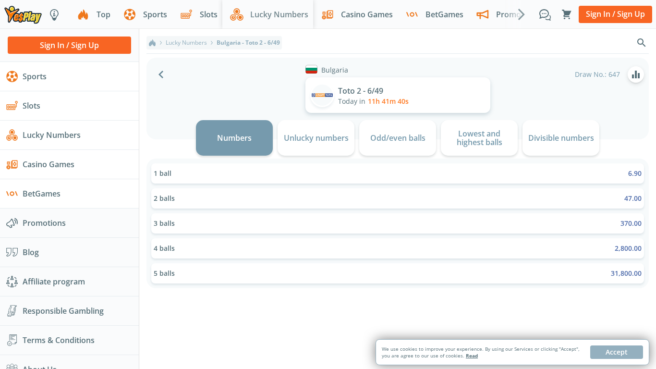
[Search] (641, 42)
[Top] (152, 42)
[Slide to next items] (521, 13)
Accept (617, 352)
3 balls (398, 223)
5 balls (398, 273)
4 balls (398, 248)
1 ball (398, 173)
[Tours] (54, 14)
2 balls (398, 198)
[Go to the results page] (636, 74)
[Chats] (545, 14)
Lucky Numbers (186, 43)
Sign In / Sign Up (615, 14)
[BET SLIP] (566, 14)
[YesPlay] (23, 14)
